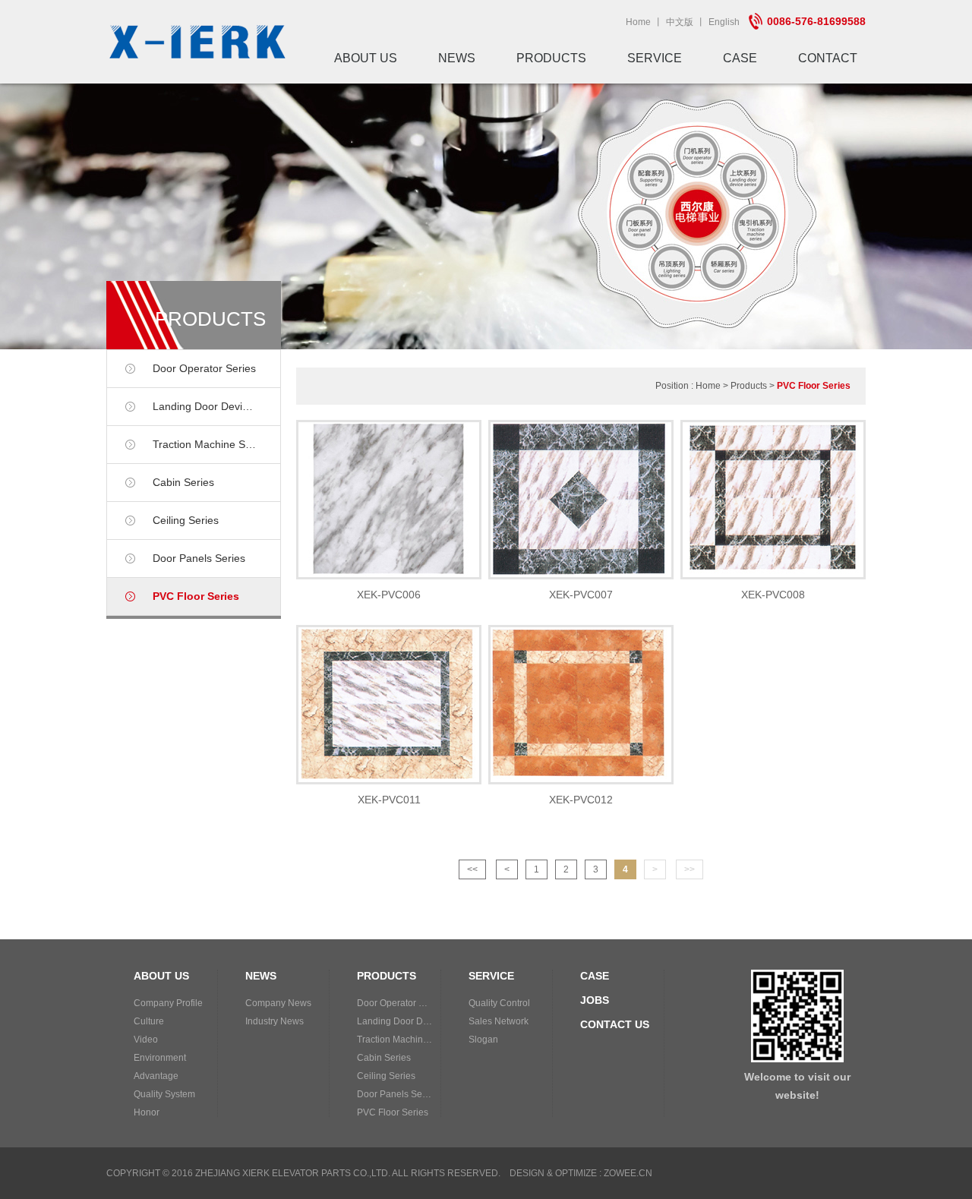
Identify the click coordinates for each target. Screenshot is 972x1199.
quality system (164, 1094)
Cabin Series (183, 482)
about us (365, 58)
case (740, 58)
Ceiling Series (186, 520)
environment (160, 1057)
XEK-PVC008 (773, 594)
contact (827, 58)
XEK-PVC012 (581, 800)
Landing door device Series (216, 406)
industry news (274, 1021)
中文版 (679, 22)
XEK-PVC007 (581, 594)
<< (472, 869)
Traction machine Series (211, 444)
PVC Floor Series (196, 596)
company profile (168, 1003)
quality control (499, 1003)
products (551, 58)
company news (278, 1003)
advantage (156, 1076)
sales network (499, 1021)
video (146, 1039)
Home (638, 22)
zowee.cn (628, 1173)
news (456, 58)
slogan (483, 1039)
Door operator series (204, 368)
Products (749, 385)
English (724, 22)
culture (149, 1021)
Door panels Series (199, 558)
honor (146, 1112)
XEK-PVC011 (389, 800)
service (654, 58)
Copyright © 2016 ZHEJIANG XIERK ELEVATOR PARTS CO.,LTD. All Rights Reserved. (303, 1173)
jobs (594, 1000)
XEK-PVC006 (389, 594)
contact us (614, 1024)
